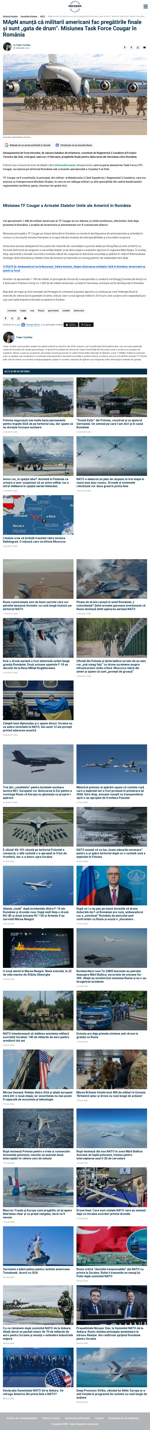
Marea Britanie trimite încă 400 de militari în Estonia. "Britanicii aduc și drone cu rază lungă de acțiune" (111, 1094)
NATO (42, 16)
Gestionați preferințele (77, 1418)
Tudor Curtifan (23, 45)
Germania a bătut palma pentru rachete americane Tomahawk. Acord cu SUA (36, 1270)
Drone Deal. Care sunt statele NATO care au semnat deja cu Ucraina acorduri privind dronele (111, 1212)
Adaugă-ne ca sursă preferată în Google (30, 145)
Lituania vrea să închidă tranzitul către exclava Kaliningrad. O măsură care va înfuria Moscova (34, 539)
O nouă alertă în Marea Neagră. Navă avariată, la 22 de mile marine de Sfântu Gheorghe (37, 972)
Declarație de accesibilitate (124, 1418)
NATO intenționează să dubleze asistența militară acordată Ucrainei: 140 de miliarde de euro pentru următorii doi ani (36, 1037)
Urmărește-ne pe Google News (76, 145)
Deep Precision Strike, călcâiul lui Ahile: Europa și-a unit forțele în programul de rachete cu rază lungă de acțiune (111, 1394)
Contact (99, 1418)
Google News (33, 324)
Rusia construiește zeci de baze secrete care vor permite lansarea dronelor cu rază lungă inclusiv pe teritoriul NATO (37, 605)
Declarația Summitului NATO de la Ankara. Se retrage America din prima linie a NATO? (33, 1392)
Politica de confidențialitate (22, 1418)
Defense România (10, 16)
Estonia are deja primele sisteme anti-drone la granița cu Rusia (107, 1035)
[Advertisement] (111, 525)
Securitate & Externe (29, 16)
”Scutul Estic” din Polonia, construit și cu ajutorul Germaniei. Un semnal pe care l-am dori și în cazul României (109, 424)
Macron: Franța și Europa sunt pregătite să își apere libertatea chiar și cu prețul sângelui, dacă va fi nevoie (37, 1214)
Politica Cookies (51, 1418)
